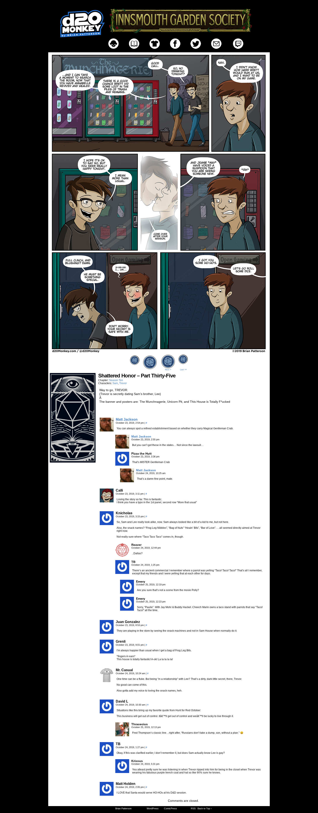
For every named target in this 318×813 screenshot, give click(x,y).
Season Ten (116, 380)
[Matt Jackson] (107, 430)
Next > (168, 370)
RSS (193, 808)
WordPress (153, 808)
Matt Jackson (127, 419)
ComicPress (170, 808)
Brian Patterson (123, 808)
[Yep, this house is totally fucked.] (159, 352)
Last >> (183, 370)
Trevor (123, 383)
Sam (115, 383)
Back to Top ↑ (205, 808)
